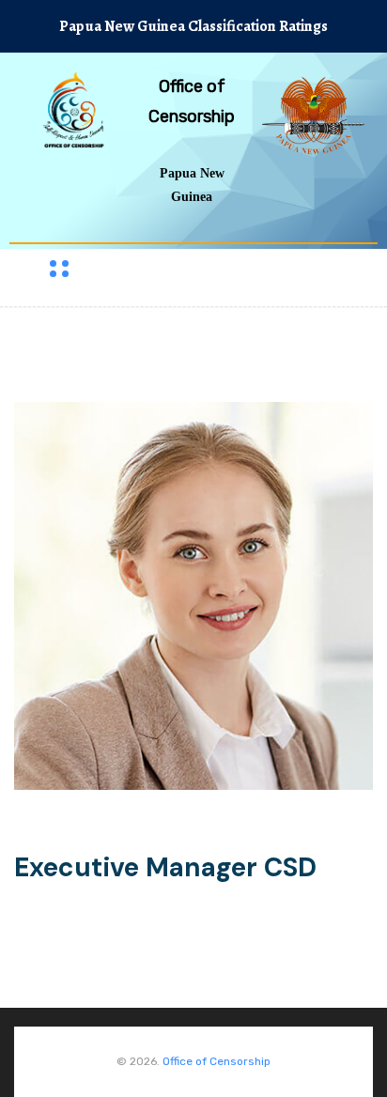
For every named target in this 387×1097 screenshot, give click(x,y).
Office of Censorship (217, 1061)
